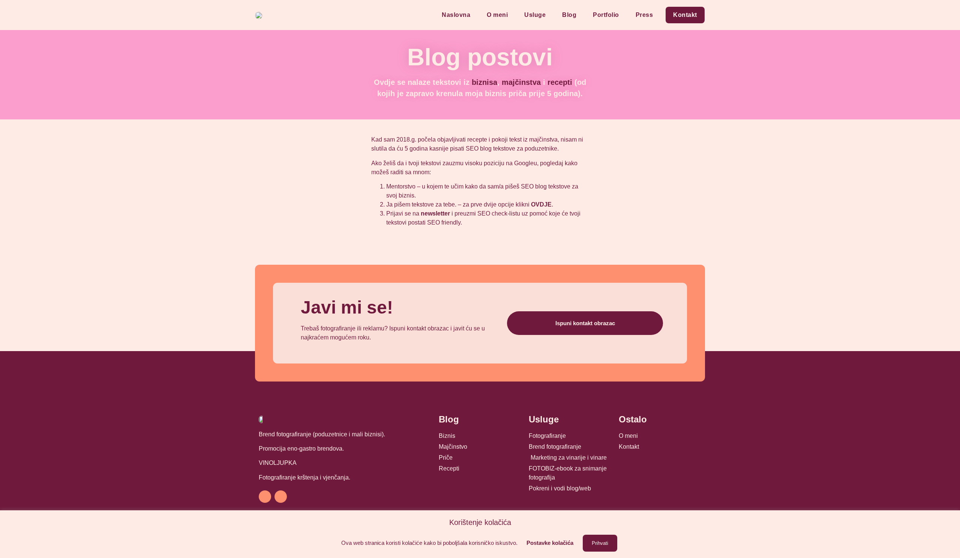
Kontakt (685, 15)
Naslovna (456, 15)
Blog (569, 15)
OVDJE (541, 204)
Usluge (535, 15)
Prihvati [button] (600, 543)
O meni (497, 15)
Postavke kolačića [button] (549, 543)
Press (644, 15)
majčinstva (521, 82)
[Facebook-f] (265, 496)
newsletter (435, 213)
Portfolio (606, 15)
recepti (560, 82)
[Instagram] (280, 496)
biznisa (484, 82)
